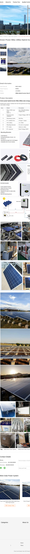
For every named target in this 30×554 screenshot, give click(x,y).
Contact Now (10, 505)
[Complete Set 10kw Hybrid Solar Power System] (10, 489)
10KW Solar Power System (10, 449)
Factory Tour (16, 2)
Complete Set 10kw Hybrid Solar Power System (10, 502)
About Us (8, 2)
